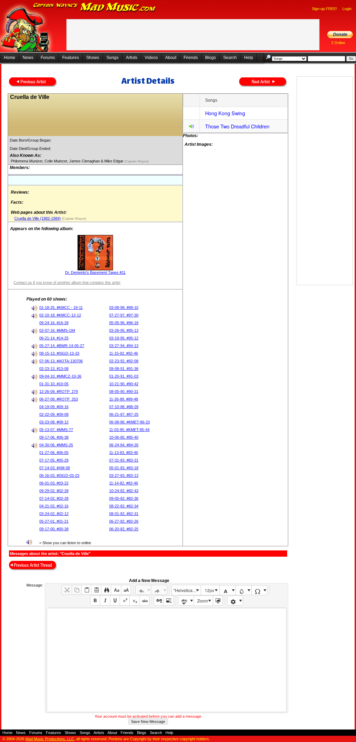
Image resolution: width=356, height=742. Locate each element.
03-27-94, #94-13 (123, 346)
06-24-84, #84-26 (123, 445)
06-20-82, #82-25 (123, 529)
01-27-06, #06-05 (53, 452)
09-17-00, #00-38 (53, 529)
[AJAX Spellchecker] (186, 600)
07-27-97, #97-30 (123, 315)
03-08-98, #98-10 (123, 307)
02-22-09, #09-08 (53, 414)
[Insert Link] (158, 600)
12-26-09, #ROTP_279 (58, 391)
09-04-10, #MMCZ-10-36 (60, 376)
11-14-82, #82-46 (123, 483)
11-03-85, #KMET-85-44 (129, 430)
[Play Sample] (191, 127)
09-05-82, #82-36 (123, 498)
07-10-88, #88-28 (123, 407)
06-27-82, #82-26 (123, 521)
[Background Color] (243, 590)
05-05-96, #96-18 (123, 323)
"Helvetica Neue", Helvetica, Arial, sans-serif (187, 590)
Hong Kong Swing (225, 113)
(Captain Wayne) (136, 161)
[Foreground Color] (227, 590)
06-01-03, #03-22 (53, 483)
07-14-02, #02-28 (53, 498)
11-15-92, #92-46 (123, 353)
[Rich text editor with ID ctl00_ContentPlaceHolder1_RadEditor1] (166, 660)
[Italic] (105, 600)
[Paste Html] (96, 590)
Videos (151, 57)
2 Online (338, 43)
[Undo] (143, 590)
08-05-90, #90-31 (123, 391)
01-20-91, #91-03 (123, 376)
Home (9, 57)
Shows (92, 57)
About (170, 57)
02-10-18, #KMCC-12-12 (60, 315)
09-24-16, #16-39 (53, 323)
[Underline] (115, 600)
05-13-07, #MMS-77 (56, 430)
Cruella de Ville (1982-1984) (37, 218)
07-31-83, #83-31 (123, 460)
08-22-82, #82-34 (123, 506)
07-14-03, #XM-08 (54, 468)
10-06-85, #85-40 (123, 437)
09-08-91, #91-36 (123, 368)
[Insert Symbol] (259, 590)
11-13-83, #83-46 (123, 452)
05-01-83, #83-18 (123, 468)
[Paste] (86, 590)
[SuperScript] (124, 600)
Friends (191, 57)
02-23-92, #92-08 (123, 361)
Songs (112, 57)
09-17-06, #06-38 (53, 437)
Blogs (210, 57)
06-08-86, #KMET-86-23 (129, 422)
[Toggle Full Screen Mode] (217, 600)
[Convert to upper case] (126, 590)
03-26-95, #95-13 (123, 330)
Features (70, 57)
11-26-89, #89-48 (123, 399)
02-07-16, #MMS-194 (57, 330)
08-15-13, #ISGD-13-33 (59, 353)
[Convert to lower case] (116, 590)
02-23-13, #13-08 (53, 368)
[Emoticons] (235, 600)
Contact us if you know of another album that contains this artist (67, 282)
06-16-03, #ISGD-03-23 (59, 475)
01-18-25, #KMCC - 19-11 (61, 307)
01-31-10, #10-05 (53, 384)
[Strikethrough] (144, 600)
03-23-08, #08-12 (53, 422)
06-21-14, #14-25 (53, 338)
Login (346, 9)
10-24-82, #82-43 (123, 491)
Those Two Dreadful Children (237, 126)
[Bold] (95, 600)
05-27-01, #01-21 (53, 521)
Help (248, 57)
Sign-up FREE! (324, 9)
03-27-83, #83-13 (123, 475)
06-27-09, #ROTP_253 (58, 399)
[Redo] (159, 590)
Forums (48, 57)
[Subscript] (134, 600)
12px (209, 590)
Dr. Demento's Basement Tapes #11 (95, 272)
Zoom (202, 601)
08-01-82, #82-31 (123, 514)
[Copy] (76, 590)
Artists (131, 57)
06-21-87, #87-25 (123, 414)
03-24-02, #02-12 (53, 514)
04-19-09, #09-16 (53, 407)
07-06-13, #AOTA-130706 (61, 361)
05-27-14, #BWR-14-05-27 (61, 346)
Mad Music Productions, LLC (49, 739)
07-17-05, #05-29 (53, 460)
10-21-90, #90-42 (123, 384)
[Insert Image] (168, 600)
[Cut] (66, 590)
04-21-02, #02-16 (53, 506)
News (28, 57)
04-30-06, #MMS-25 (56, 445)
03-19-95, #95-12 (123, 338)
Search (230, 57)
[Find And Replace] (106, 590)
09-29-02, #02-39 (53, 491)
